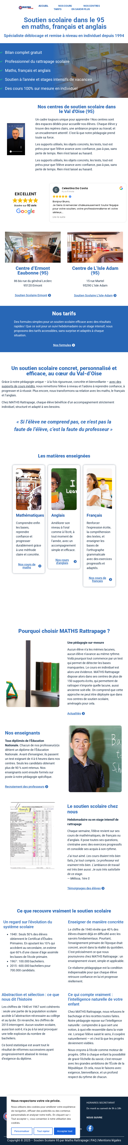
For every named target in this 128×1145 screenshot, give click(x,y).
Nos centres (92, 5)
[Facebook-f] (90, 1128)
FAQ (93, 1140)
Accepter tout (64, 1131)
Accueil (43, 5)
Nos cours (65, 5)
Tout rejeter (43, 1131)
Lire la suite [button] (59, 217)
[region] (43, 1116)
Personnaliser (21, 1131)
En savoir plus (81, 9)
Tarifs (58, 9)
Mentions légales (109, 1140)
